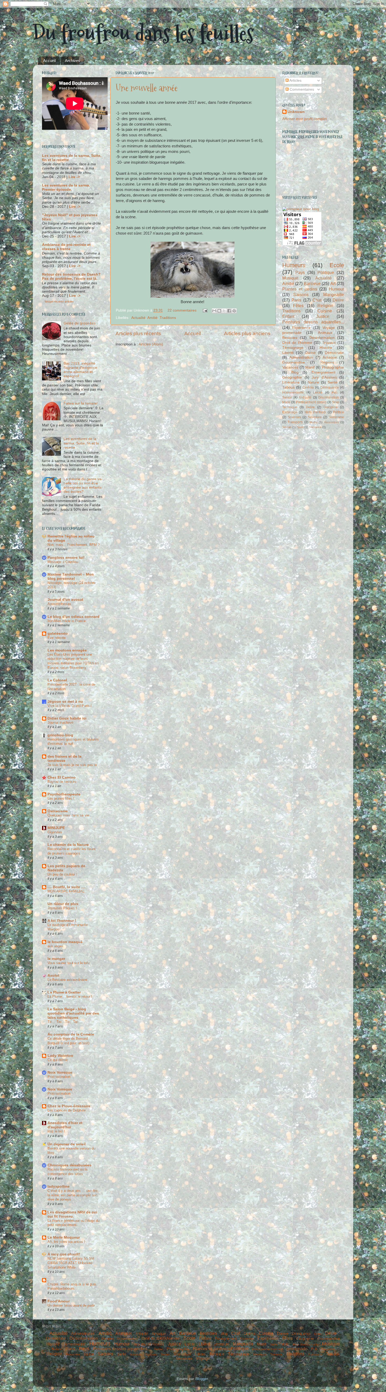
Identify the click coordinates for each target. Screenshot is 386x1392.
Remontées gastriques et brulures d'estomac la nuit (73, 741)
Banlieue (312, 283)
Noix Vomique (60, 1072)
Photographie (333, 367)
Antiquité (305, 397)
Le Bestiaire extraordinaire (67, 980)
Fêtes (298, 305)
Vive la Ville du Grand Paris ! (70, 706)
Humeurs (293, 265)
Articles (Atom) (151, 344)
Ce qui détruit (58, 1060)
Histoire (326, 348)
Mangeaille (333, 294)
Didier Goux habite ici (67, 718)
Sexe (335, 402)
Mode (286, 402)
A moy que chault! (64, 1254)
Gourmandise (293, 362)
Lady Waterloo (60, 1056)
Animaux (325, 333)
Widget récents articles (59, 301)
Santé (332, 382)
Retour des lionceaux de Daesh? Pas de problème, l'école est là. (71, 276)
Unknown (296, 112)
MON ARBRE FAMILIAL (66, 891)
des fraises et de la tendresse (64, 758)
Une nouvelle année (147, 87)
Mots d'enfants (315, 412)
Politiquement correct (311, 402)
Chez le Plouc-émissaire (69, 1106)
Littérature (290, 382)
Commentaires (301, 89)
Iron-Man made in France (67, 621)
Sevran (286, 427)
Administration (301, 357)
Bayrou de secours (62, 782)
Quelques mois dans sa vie (68, 815)
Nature (313, 382)
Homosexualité (293, 392)
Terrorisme (336, 417)
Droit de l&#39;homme (161, 1338)
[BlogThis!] (219, 310)
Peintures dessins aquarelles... (313, 321)
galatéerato (58, 633)
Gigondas (55, 832)
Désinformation (322, 338)
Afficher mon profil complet (304, 119)
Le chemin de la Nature (68, 845)
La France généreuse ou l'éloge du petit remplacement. (74, 1223)
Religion (325, 305)
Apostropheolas (59, 604)
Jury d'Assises (324, 377)
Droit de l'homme (297, 343)
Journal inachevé (60, 723)
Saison (287, 397)
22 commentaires (182, 310)
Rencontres (331, 422)
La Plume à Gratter (64, 992)
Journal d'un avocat (65, 600)
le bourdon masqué (65, 942)
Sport (300, 427)
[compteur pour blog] (300, 209)
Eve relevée (57, 638)
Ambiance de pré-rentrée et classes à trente (66, 247)
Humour (336, 289)
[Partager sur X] (224, 310)
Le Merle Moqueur (64, 1237)
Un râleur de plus (63, 904)
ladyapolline (59, 1186)
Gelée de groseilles (80, 323)
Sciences (294, 417)
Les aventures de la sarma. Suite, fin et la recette (81, 443)
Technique (289, 407)
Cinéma (308, 387)
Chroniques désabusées (69, 1165)
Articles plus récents (138, 333)
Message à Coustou (63, 562)
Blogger (201, 1379)
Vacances (290, 367)
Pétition (338, 412)
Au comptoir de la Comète (71, 1034)
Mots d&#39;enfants (305, 1344)
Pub (334, 392)
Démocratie (334, 353)
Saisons (301, 294)
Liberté (288, 353)
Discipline (331, 407)
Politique (325, 272)
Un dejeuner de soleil (67, 1144)
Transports (295, 422)
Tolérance (315, 427)
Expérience (301, 328)
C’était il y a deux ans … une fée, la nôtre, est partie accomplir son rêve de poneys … (73, 1195)
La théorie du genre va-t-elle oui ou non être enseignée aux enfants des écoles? (83, 485)
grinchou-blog (60, 735)
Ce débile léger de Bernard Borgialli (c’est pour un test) (68, 1041)
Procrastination (59, 1077)
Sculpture (315, 417)
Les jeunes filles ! (61, 798)
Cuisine (324, 310)
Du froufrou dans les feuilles (143, 33)
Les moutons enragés (67, 650)
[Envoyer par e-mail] (214, 310)
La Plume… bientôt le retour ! (70, 996)
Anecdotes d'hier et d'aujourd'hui (65, 1125)
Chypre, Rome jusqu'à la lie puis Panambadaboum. (72, 1286)
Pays (300, 272)
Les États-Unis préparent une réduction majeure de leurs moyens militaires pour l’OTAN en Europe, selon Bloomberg (73, 661)
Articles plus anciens (247, 333)
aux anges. (56, 946)
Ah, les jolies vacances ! (66, 1242)
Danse (310, 353)
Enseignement (323, 372)
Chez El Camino (62, 777)
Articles (295, 80)
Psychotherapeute (64, 794)
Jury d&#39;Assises (148, 1344)
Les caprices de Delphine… (68, 1110)
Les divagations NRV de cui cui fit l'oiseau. (72, 1214)
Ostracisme (58, 811)
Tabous (288, 387)
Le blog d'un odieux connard (74, 617)
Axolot (53, 975)
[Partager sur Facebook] (229, 310)
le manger (56, 959)
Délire (338, 300)
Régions (327, 362)
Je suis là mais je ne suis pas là (72, 765)
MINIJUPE (56, 828)
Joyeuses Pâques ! (62, 908)
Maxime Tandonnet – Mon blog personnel (71, 576)
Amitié (152, 318)
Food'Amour (59, 1301)
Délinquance (329, 387)
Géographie (292, 377)
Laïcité (317, 392)
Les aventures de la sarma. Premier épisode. (66, 187)
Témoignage (292, 348)
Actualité (138, 318)
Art (333, 283)
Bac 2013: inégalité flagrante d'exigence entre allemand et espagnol (80, 369)
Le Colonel (57, 680)
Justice (322, 316)
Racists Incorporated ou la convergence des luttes (67, 1171)
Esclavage (289, 412)
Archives (72, 60)
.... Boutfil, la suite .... (66, 887)
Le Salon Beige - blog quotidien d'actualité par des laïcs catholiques (73, 1013)
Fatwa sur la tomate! (81, 403)
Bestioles (289, 338)
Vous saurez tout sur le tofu (69, 963)
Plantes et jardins (299, 289)
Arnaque (330, 357)
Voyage (328, 328)
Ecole (337, 265)
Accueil (49, 60)
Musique (290, 278)
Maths (313, 422)
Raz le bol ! (56, 1131)
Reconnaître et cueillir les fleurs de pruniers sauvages (72, 851)
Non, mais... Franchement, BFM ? (74, 545)
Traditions (168, 318)
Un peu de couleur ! (62, 874)
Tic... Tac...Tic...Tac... (65, 1022)
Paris (296, 300)
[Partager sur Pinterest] (234, 310)
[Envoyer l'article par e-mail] (204, 310)
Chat (316, 300)
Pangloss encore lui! (66, 558)
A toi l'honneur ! (62, 921)
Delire (310, 407)
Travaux (329, 343)
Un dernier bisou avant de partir (71, 1305)
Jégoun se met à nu (65, 701)
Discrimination (328, 397)
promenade (291, 333)
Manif (310, 367)
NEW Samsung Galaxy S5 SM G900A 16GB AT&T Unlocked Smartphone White (71, 1262)
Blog (295, 372)
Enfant (288, 316)
